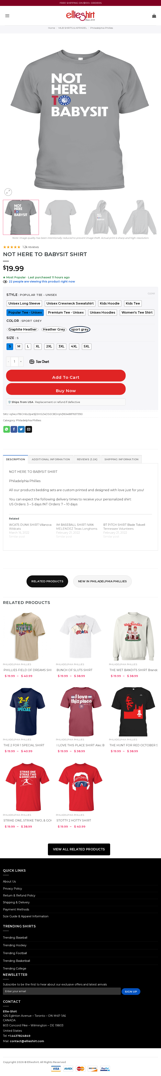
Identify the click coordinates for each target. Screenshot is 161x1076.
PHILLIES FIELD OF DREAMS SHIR (29, 670)
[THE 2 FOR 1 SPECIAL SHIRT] (27, 711)
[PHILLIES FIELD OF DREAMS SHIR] (27, 636)
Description (15, 459)
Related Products (47, 581)
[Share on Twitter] (21, 429)
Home (51, 27)
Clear (151, 293)
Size (10, 338)
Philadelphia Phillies (101, 27)
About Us (9, 881)
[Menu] (7, 15)
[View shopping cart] (154, 15)
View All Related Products (79, 849)
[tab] (15, 459)
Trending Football (15, 953)
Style (12, 295)
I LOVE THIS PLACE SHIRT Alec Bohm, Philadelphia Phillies (99, 745)
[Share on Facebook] (14, 429)
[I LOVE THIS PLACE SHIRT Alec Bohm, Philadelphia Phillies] (80, 711)
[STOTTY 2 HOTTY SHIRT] (80, 787)
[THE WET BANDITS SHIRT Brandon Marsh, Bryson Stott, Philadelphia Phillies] (133, 636)
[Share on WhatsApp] (6, 429)
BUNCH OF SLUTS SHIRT (74, 670)
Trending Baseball (15, 937)
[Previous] (11, 119)
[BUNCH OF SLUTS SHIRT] (80, 636)
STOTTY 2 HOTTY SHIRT (74, 820)
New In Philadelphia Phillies (102, 581)
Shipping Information (121, 459)
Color (12, 321)
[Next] (150, 119)
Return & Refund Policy (19, 895)
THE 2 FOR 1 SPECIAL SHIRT (24, 745)
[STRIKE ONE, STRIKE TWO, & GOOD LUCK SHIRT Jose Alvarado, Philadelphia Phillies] (27, 787)
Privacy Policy (12, 888)
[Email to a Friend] (28, 429)
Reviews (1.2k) (87, 459)
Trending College (14, 968)
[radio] (109, 304)
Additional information (51, 459)
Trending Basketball (16, 961)
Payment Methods (16, 909)
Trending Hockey (15, 945)
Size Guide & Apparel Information (25, 916)
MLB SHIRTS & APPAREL (73, 27)
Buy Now (66, 390)
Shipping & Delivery (16, 902)
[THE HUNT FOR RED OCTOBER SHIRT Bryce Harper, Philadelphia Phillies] (133, 711)
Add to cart (66, 377)
